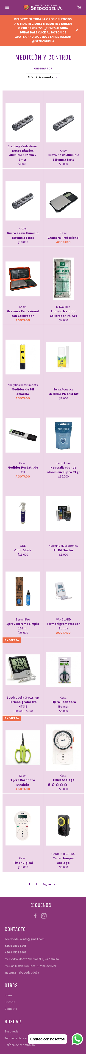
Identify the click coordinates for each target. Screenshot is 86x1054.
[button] (57, 784)
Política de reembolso (20, 1045)
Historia (10, 1002)
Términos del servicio (19, 1038)
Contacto (11, 1009)
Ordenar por (43, 68)
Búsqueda (11, 1031)
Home (9, 995)
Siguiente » (50, 884)
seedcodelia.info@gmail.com (24, 939)
